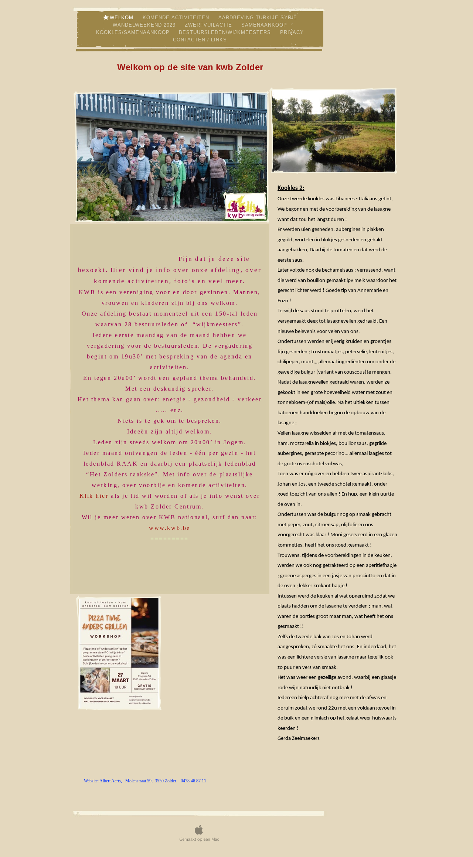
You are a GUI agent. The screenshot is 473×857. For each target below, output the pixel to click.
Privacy (292, 32)
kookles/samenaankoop (133, 32)
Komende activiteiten (177, 17)
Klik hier (94, 496)
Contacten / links (200, 39)
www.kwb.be (169, 528)
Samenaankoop (264, 25)
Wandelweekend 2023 (145, 25)
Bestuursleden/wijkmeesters (226, 32)
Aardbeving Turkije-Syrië (257, 17)
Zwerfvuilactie (209, 25)
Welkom (122, 17)
